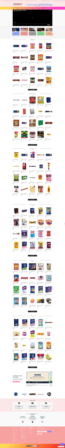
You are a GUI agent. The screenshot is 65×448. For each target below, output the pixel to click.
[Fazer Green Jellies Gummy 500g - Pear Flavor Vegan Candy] (40, 122)
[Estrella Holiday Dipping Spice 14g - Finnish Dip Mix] (48, 345)
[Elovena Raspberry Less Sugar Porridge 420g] (24, 245)
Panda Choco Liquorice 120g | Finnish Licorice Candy (48, 271)
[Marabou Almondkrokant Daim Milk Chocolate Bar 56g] (24, 189)
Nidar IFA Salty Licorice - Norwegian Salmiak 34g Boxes (16, 194)
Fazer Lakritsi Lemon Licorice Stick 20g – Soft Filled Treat (16, 171)
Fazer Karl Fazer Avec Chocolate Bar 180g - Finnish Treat (24, 159)
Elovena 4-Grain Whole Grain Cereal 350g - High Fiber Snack (24, 327)
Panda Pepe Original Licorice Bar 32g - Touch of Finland (48, 327)
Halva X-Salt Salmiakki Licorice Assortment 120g (40, 139)
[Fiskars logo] (32, 394)
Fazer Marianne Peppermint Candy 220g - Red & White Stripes (32, 73)
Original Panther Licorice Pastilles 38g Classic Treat (40, 215)
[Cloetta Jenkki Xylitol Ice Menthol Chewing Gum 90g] (24, 289)
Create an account (50, 5)
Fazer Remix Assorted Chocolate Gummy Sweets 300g (32, 62)
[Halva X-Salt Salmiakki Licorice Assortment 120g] (40, 134)
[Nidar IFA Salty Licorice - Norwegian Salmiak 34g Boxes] (16, 189)
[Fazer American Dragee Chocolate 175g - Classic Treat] (32, 154)
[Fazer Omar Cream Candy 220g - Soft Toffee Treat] (32, 189)
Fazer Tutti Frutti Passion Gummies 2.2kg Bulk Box (48, 227)
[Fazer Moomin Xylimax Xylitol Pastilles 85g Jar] (24, 333)
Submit (49, 431)
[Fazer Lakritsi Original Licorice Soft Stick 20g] (32, 177)
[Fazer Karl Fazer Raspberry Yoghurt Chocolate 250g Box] (24, 210)
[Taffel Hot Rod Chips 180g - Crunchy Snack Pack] (48, 233)
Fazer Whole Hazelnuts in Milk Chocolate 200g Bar (16, 116)
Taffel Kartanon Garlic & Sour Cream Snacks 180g (32, 350)
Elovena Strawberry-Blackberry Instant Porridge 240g (32, 327)
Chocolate (24, 33)
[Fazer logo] (16, 394)
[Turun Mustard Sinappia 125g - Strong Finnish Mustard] (48, 166)
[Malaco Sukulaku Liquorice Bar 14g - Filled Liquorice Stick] (40, 154)
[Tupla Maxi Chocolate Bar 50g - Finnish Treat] (48, 122)
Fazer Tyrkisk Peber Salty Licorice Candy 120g (16, 159)
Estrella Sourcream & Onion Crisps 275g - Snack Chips (32, 294)
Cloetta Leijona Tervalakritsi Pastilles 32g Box (40, 305)
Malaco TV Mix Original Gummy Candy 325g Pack (24, 227)
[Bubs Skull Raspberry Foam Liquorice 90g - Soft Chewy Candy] (16, 222)
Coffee (41, 33)
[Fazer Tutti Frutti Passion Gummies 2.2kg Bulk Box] (48, 222)
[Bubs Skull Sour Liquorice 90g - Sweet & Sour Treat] (40, 189)
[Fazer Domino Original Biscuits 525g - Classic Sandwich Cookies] (48, 333)
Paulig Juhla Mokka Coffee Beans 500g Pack (24, 171)
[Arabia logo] (24, 394)
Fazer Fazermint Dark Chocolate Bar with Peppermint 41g (15, 104)
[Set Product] (49, 29)
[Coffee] (40, 29)
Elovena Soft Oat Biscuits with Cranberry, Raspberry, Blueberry (48, 294)
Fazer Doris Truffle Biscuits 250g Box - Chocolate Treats (40, 282)
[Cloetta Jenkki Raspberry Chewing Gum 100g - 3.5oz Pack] (48, 245)
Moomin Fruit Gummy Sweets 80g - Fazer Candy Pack (48, 85)
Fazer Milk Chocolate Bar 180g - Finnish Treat (16, 50)
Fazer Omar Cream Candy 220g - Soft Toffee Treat (32, 194)
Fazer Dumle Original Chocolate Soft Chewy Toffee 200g (40, 50)
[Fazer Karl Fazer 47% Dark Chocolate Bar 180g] (40, 80)
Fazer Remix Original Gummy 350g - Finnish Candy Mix (48, 50)
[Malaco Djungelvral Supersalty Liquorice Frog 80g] (40, 245)
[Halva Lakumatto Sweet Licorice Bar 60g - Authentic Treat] (32, 278)
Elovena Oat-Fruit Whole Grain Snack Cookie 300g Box (24, 271)
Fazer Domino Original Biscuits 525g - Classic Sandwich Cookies (48, 338)
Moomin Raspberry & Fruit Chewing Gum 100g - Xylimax (16, 350)
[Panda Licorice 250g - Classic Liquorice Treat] (32, 100)
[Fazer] (16, 29)
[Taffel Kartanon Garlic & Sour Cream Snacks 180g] (32, 345)
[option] (32, 18)
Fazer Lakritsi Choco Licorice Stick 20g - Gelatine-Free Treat (24, 104)
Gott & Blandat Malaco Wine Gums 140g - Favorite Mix (16, 305)
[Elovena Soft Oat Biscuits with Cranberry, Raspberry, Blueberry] (48, 289)
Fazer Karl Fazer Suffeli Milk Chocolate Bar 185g (48, 159)
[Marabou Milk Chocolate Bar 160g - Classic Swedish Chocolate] (40, 111)
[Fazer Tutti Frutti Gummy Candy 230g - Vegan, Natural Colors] (40, 57)
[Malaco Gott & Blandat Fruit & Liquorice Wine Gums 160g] (24, 300)
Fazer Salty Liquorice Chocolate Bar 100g (15, 62)
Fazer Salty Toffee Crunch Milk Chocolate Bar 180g (40, 73)
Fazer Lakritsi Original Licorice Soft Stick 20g (31, 182)
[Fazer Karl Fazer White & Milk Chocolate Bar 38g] (48, 111)
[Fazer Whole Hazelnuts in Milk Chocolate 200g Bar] (16, 111)
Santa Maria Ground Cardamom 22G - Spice (15, 327)
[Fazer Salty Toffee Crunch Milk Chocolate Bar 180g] (40, 68)
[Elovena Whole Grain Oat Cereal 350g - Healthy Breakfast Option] (24, 356)
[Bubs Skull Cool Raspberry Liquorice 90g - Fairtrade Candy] (48, 177)
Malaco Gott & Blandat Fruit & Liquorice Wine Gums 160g (24, 305)
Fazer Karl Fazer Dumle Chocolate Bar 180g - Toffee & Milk (48, 62)
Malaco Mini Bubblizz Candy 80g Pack (32, 250)
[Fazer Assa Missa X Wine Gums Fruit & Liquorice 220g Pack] (32, 80)
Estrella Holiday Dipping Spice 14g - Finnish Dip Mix (48, 350)
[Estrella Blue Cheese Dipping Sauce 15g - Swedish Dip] (40, 345)
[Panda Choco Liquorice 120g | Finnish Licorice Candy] (48, 266)
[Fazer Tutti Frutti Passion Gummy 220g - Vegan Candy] (32, 45)
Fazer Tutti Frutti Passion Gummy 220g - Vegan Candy (32, 50)
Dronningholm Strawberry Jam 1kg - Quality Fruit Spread (40, 361)
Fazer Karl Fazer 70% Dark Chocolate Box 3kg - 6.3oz (16, 215)
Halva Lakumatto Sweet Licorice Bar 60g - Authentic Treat (32, 282)
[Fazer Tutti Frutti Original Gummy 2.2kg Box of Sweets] (40, 222)
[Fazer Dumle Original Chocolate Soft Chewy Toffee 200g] (40, 45)
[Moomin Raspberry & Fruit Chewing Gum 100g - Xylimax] (16, 345)
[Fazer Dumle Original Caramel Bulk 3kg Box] (32, 210)
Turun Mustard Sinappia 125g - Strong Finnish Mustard (48, 171)
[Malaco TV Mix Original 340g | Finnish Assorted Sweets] (40, 266)
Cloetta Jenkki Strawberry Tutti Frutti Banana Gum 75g (32, 338)
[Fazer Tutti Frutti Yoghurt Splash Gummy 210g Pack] (16, 68)
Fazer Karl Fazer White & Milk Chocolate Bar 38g (48, 116)
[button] (13, 17)
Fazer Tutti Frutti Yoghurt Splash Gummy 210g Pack (16, 73)
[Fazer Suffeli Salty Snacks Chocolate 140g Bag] (48, 278)
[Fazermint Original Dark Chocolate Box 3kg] (32, 111)
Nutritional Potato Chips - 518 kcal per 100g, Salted (16, 361)
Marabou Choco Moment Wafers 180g (32, 227)
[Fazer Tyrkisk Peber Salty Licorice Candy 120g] (16, 154)
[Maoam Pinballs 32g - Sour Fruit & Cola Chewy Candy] (48, 356)
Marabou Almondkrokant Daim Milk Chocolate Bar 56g (24, 194)
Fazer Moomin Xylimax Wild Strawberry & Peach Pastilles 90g (32, 305)
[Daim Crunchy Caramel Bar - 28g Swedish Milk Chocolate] (24, 278)
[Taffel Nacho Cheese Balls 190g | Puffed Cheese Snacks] (16, 245)
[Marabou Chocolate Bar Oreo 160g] (24, 345)
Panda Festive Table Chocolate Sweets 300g (16, 338)
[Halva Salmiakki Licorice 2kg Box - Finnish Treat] (48, 300)
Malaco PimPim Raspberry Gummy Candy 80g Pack (16, 282)
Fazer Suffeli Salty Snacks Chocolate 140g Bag (48, 282)
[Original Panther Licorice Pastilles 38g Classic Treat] (40, 210)
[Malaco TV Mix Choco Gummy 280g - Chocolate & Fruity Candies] (32, 122)
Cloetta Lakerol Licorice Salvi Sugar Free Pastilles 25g (24, 238)
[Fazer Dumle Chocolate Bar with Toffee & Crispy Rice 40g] (24, 57)
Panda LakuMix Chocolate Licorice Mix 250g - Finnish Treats (16, 127)
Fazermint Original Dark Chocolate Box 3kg (32, 116)
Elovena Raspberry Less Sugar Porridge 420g (24, 250)
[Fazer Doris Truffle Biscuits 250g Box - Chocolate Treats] (40, 278)
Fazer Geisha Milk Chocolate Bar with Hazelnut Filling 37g (24, 85)
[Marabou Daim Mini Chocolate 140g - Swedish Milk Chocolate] (24, 111)
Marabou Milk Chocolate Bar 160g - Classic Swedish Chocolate (40, 116)
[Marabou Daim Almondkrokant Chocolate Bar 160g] (48, 134)
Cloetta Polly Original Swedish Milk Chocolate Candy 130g (48, 215)
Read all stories (16, 381)
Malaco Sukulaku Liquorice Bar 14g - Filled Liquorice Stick (40, 159)
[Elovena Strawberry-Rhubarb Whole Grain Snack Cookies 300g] (32, 356)
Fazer (15, 33)
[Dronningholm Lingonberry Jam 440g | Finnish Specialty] (32, 134)
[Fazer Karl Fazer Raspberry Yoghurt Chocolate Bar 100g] (24, 122)
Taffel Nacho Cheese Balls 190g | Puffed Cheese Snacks (16, 250)
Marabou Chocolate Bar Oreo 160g (24, 350)
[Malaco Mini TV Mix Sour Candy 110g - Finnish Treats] (40, 322)
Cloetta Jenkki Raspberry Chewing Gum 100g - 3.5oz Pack (48, 250)
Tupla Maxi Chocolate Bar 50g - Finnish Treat (48, 127)
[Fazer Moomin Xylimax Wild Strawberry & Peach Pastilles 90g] (32, 300)
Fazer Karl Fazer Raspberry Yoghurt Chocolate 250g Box (24, 215)
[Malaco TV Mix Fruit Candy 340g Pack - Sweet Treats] (40, 100)
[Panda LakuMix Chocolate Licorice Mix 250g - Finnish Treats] (16, 122)
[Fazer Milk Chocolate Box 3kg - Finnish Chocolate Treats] (48, 100)
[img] (32, 414)
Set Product (49, 33)
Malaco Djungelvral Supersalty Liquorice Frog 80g (40, 250)
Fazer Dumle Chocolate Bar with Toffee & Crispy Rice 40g (24, 62)
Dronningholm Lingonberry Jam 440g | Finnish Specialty (32, 139)
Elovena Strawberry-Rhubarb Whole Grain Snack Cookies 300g (32, 361)
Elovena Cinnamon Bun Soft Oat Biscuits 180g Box (32, 271)
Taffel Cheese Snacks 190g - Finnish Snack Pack (40, 182)
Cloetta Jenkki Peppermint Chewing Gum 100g (32, 238)
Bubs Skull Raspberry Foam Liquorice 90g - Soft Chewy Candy (16, 227)
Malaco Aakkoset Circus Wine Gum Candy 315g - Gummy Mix (24, 139)
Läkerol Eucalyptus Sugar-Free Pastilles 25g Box (16, 294)
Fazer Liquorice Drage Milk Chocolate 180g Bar (24, 50)
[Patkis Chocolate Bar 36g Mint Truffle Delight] (16, 233)
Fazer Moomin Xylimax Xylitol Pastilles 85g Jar (24, 338)
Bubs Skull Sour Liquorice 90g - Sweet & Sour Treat (40, 194)
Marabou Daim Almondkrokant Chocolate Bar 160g (48, 139)
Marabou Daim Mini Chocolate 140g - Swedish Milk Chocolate (24, 116)
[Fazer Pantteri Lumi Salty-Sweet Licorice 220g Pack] (48, 68)
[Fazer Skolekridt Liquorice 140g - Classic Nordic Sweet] (24, 68)
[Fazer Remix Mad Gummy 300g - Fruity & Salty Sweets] (40, 166)
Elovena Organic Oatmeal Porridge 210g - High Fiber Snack (40, 294)
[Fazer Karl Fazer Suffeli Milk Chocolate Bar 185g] (48, 154)
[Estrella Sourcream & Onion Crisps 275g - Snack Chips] (32, 289)
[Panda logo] (49, 394)
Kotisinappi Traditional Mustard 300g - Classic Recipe (48, 194)
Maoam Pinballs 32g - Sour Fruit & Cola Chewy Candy (48, 361)
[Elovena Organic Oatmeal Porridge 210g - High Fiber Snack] (40, 289)
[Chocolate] (24, 29)
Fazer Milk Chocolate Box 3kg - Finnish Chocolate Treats (48, 104)
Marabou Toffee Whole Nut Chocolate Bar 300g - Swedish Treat (40, 338)
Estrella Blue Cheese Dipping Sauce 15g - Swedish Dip (40, 350)
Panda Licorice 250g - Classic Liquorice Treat (31, 104)
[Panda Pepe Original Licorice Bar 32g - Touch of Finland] (48, 322)
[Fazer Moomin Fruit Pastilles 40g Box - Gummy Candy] (16, 134)
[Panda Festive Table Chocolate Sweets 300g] (16, 333)
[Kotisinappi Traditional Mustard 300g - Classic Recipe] (48, 189)
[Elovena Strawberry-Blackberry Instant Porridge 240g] (32, 322)
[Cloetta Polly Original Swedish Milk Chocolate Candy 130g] (48, 210)
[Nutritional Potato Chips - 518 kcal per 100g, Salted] (16, 356)
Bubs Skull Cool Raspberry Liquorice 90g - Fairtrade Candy (48, 182)
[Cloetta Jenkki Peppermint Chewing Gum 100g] (32, 233)
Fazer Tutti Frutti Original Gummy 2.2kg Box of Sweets (40, 227)
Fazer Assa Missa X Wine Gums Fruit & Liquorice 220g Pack (32, 85)
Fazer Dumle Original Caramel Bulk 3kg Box (31, 215)
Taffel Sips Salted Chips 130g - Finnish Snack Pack (16, 271)
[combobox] (49, 2)
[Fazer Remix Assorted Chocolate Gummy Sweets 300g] (32, 57)
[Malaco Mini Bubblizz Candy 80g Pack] (32, 245)
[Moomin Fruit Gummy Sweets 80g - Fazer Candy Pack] (48, 80)
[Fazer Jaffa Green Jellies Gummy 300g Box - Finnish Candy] (24, 177)
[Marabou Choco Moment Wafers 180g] (32, 222)
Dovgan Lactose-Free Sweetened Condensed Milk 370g (40, 238)
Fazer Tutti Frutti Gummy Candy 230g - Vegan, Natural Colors (40, 62)
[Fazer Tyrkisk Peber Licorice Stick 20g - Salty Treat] (32, 166)
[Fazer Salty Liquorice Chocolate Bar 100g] (16, 57)
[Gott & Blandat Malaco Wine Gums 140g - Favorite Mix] (16, 300)
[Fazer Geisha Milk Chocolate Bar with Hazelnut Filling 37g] (24, 80)
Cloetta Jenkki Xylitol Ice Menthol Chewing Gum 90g (24, 294)
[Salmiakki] (32, 29)
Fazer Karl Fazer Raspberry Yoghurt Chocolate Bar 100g (24, 127)
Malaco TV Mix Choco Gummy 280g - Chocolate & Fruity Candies (32, 127)
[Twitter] (41, 434)
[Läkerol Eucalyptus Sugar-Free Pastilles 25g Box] (16, 289)
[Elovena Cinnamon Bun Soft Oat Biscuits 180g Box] (32, 266)
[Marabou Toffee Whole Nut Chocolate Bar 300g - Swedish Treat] (40, 333)
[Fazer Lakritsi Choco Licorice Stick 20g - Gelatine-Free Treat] (24, 100)
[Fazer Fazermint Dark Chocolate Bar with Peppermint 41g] (16, 100)
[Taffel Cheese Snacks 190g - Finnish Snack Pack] (40, 177)
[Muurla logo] (40, 394)
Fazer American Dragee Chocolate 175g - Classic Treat (32, 159)
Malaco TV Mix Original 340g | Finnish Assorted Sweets (40, 271)
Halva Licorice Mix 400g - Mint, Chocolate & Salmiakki (16, 182)
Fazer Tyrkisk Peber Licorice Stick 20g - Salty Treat (32, 171)
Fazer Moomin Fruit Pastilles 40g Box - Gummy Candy (16, 139)
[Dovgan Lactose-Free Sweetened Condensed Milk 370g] (40, 233)
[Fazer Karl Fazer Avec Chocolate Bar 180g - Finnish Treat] (24, 154)
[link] (19, 406)
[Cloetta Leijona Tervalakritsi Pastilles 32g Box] (40, 300)
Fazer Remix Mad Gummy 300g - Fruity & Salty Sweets (40, 171)
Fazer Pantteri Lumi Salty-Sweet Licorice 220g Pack (48, 73)
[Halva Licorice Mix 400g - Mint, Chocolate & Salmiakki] (16, 177)
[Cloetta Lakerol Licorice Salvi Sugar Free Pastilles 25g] (24, 233)
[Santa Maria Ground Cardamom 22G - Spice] (16, 322)
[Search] (49, 2)
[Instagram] (39, 434)
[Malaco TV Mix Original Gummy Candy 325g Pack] (24, 222)
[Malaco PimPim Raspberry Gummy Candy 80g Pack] (16, 278)
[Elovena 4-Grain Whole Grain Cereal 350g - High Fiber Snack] (24, 322)
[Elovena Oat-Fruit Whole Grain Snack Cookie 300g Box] (24, 266)
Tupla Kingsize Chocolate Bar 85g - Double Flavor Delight (16, 85)
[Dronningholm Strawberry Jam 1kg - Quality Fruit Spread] (40, 356)
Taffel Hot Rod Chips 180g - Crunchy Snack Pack (48, 238)
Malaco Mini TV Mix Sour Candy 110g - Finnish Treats (40, 327)
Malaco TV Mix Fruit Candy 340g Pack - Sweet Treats (40, 104)
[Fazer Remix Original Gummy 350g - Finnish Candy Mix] (48, 45)
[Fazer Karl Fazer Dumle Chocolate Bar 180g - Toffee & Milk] (48, 57)
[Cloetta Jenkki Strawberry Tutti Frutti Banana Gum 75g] (32, 333)
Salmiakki (32, 33)
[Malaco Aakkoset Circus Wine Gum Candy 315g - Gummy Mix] (24, 134)
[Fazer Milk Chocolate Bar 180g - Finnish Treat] (16, 45)
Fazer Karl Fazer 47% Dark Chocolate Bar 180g (40, 85)
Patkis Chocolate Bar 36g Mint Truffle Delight (16, 238)
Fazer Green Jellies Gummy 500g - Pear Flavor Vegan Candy (40, 127)
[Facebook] (37, 434)
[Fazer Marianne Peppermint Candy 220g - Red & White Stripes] (32, 68)
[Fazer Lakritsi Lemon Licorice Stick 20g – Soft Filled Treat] (16, 166)
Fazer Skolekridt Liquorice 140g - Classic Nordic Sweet (24, 73)
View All (33, 40)
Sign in (46, 5)
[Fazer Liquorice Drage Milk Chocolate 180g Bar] (24, 45)
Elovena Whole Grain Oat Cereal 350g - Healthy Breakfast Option (24, 361)
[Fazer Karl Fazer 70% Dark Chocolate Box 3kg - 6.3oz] (16, 210)
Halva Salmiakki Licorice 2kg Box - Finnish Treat (48, 305)
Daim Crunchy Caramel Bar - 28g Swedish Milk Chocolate (24, 282)
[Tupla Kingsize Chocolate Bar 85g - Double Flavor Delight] (16, 80)
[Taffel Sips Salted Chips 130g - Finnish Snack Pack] (16, 266)
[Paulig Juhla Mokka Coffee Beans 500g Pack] (24, 166)
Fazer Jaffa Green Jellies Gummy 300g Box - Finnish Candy (24, 182)
